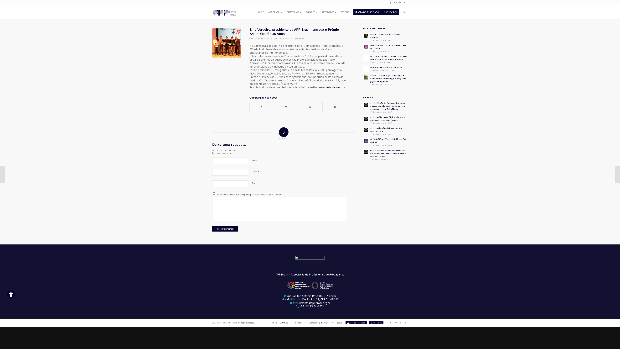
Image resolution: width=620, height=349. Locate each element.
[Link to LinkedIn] (400, 2)
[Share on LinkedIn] (335, 106)
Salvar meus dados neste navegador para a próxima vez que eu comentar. (250, 194)
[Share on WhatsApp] (310, 106)
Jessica (301, 39)
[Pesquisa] (404, 12)
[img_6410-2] (226, 43)
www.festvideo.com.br (332, 87)
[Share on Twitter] (286, 106)
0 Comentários (273, 39)
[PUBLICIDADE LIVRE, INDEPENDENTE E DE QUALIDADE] (2, 174)
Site (253, 183)
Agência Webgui (248, 323)
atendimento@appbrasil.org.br (311, 303)
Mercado (289, 39)
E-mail (255, 171)
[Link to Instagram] (405, 2)
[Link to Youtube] (395, 2)
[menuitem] (261, 12)
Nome (255, 160)
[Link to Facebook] (390, 2)
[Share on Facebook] (262, 106)
